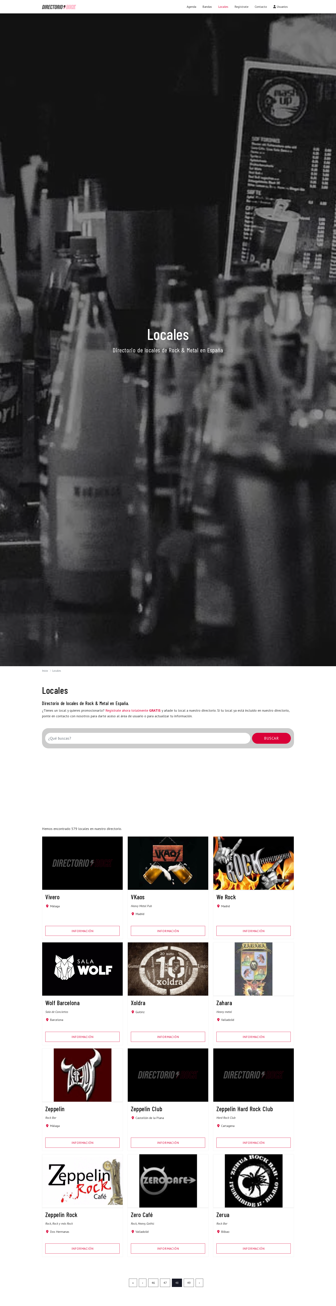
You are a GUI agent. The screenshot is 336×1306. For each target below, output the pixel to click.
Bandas (207, 7)
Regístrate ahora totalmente (133, 710)
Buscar (271, 738)
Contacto (261, 7)
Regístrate (241, 7)
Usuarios (282, 7)
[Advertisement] (161, 785)
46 (153, 1283)
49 (189, 1283)
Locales (223, 7)
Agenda (191, 7)
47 (165, 1283)
